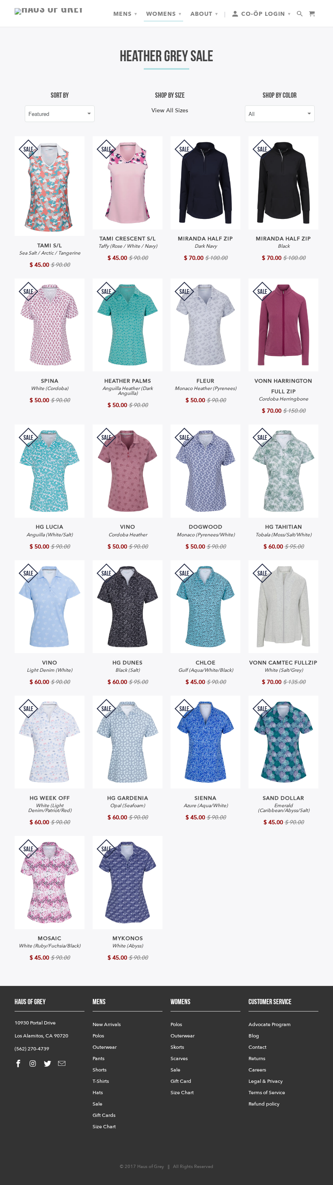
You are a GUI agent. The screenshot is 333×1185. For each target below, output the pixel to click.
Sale (97, 1104)
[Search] (300, 14)
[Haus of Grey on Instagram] (33, 1064)
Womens (164, 14)
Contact (257, 1047)
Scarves (179, 1058)
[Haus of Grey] (49, 11)
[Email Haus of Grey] (62, 1064)
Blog (254, 1036)
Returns (257, 1058)
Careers (257, 1070)
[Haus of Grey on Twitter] (48, 1064)
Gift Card (181, 1081)
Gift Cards (104, 1115)
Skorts (177, 1047)
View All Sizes (169, 110)
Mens (125, 14)
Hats (98, 1092)
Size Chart (104, 1126)
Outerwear (105, 1047)
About (204, 14)
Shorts (99, 1070)
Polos (98, 1036)
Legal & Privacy (266, 1081)
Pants (98, 1058)
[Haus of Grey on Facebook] (19, 1064)
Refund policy (264, 1104)
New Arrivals (107, 1024)
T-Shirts (101, 1081)
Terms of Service (267, 1092)
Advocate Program (270, 1024)
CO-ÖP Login (265, 14)
